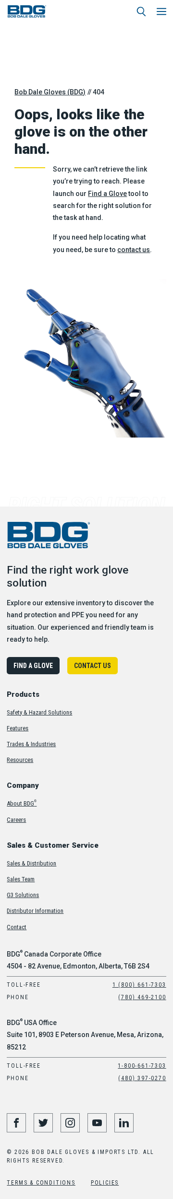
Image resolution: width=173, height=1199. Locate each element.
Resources (20, 759)
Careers (16, 819)
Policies (105, 1182)
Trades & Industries (31, 744)
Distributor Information (35, 910)
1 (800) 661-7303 (139, 984)
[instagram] (70, 1122)
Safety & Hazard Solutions (39, 712)
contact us (133, 250)
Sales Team (21, 879)
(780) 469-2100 (142, 997)
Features (17, 728)
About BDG (22, 803)
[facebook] (16, 1122)
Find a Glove (107, 193)
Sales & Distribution (31, 863)
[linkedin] (124, 1122)
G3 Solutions (23, 895)
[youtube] (97, 1122)
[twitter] (43, 1122)
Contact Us (92, 665)
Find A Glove (33, 665)
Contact (16, 927)
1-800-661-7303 (142, 1065)
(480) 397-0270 (142, 1078)
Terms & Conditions (41, 1182)
